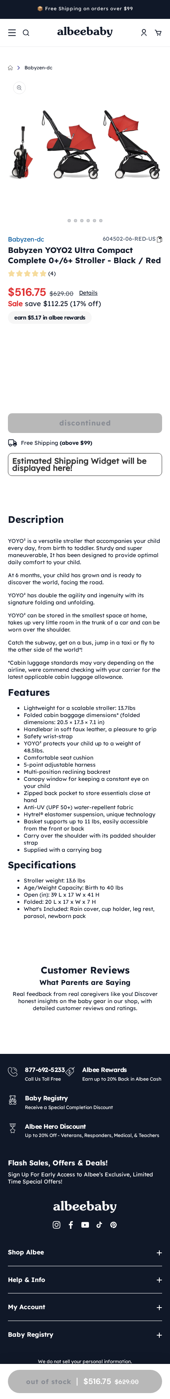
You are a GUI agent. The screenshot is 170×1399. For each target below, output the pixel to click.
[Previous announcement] (10, 9)
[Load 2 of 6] (75, 220)
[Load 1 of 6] (69, 220)
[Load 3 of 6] (82, 220)
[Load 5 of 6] (94, 220)
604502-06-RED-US (129, 238)
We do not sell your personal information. (85, 1361)
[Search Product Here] (26, 33)
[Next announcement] (159, 9)
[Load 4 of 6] (88, 220)
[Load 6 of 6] (101, 220)
